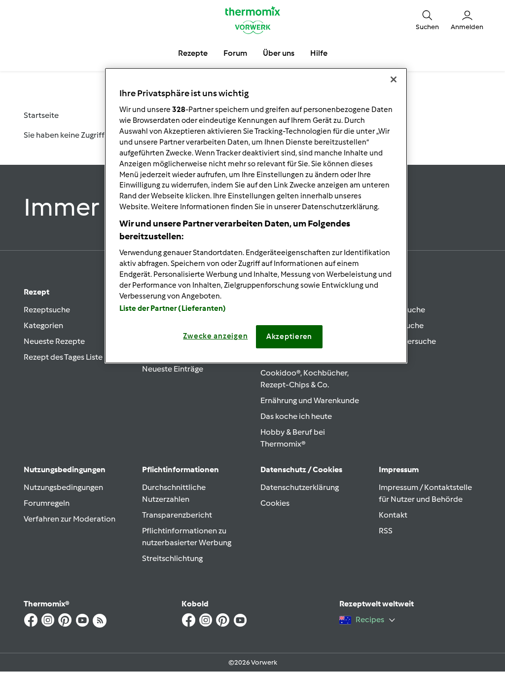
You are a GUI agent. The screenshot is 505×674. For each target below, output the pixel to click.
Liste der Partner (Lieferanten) (172, 308)
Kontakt (393, 515)
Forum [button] (235, 53)
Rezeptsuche (47, 309)
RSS (386, 530)
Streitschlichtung (172, 558)
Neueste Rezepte (54, 341)
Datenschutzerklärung (299, 487)
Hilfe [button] (318, 53)
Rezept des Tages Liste (63, 357)
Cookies (274, 503)
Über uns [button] (278, 53)
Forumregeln (47, 503)
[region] (256, 216)
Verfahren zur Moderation (69, 519)
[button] (427, 20)
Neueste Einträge (172, 369)
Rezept (36, 292)
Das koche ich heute (296, 416)
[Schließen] (393, 79)
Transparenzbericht (177, 515)
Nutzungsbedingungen (63, 487)
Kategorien (43, 325)
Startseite (41, 115)
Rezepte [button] (193, 53)
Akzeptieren (289, 336)
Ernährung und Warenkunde (309, 400)
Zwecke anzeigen (215, 336)
